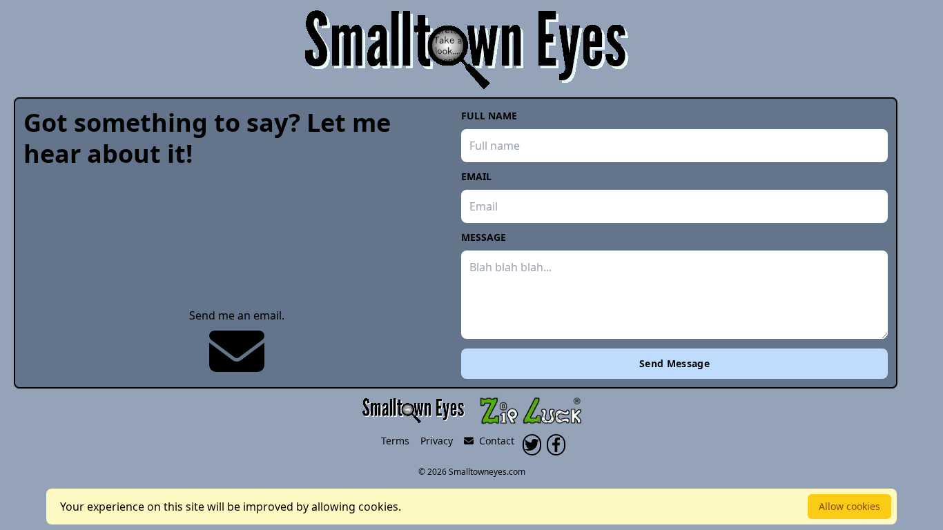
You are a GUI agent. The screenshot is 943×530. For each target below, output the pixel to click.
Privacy (436, 440)
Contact (494, 440)
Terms (395, 440)
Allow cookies (849, 506)
